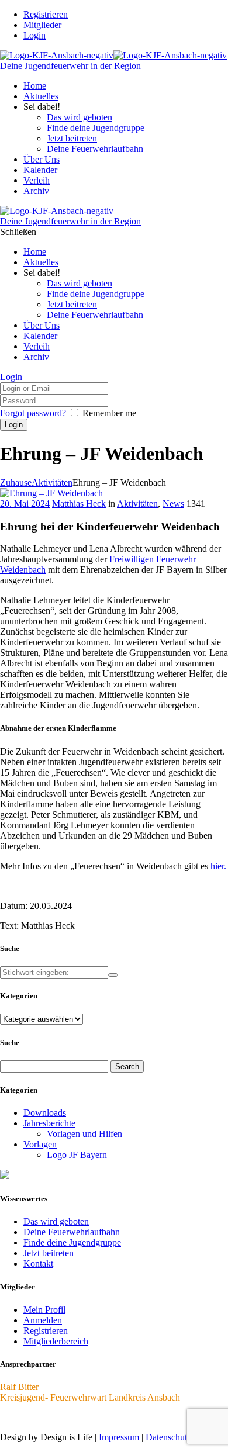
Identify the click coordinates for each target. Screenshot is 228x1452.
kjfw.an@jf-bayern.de (40, 1417)
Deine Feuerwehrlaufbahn (71, 1232)
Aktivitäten (52, 483)
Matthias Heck (79, 504)
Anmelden (42, 1320)
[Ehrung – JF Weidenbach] (51, 493)
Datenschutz (168, 1437)
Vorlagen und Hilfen (84, 1134)
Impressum (119, 1437)
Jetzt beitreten (48, 1253)
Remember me (109, 413)
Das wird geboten (56, 1221)
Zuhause (16, 483)
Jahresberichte (49, 1123)
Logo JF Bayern (77, 1155)
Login (34, 35)
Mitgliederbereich (55, 1341)
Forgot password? (33, 413)
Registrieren (45, 1331)
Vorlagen (40, 1144)
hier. (218, 866)
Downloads (44, 1113)
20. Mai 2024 (25, 504)
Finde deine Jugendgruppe (72, 1242)
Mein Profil (44, 1310)
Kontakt (38, 1263)
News (173, 504)
